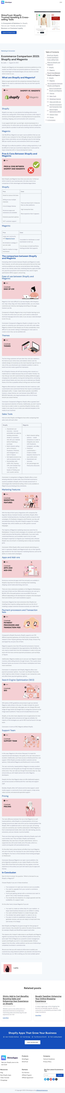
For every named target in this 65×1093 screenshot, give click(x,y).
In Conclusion (51, 120)
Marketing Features (55, 99)
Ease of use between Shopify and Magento (55, 90)
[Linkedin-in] (48, 1079)
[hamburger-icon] (61, 2)
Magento (52, 70)
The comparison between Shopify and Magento (54, 85)
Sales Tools (53, 96)
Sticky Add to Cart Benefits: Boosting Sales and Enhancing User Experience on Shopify (16, 1000)
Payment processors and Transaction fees (56, 106)
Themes (52, 93)
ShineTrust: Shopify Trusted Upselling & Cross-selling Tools (52, 57)
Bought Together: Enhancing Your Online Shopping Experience (48, 998)
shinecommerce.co (42, 1090)
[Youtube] (51, 1079)
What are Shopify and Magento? (53, 63)
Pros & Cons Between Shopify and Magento (53, 74)
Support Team (54, 114)
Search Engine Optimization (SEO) (55, 111)
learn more (6, 1018)
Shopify (51, 67)
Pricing (52, 117)
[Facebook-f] (53, 1079)
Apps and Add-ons (55, 102)
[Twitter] (45, 1079)
